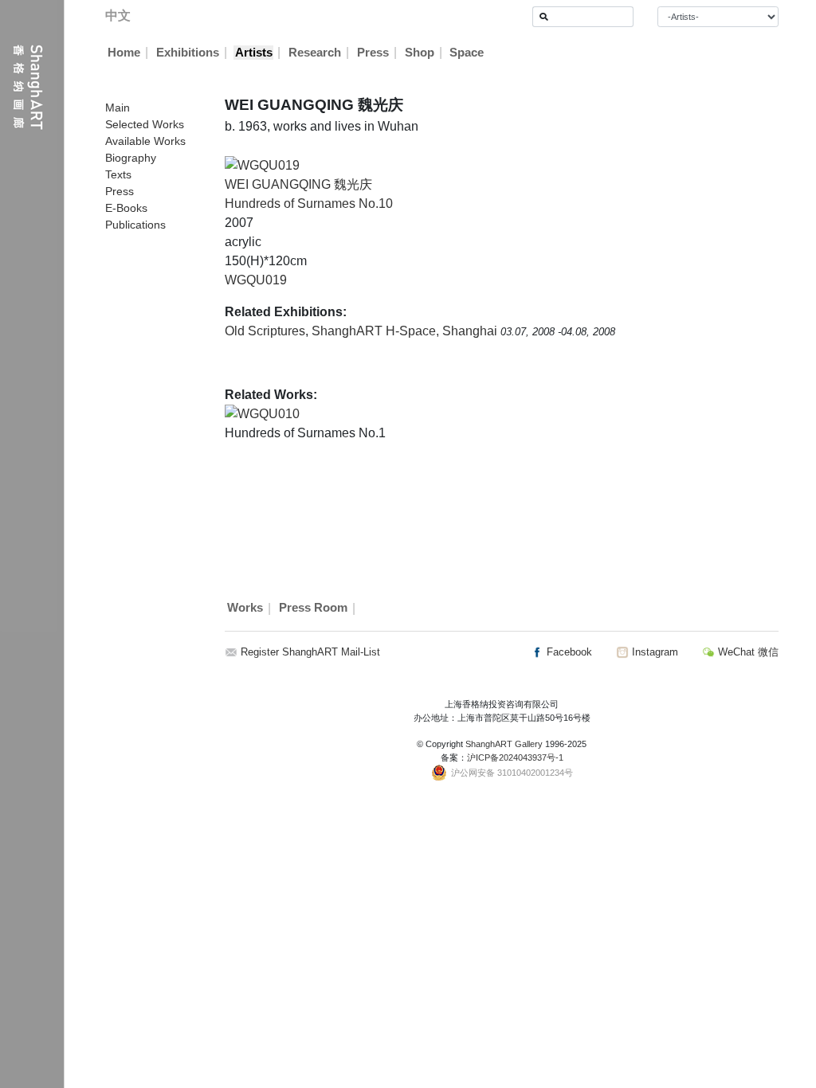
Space (466, 52)
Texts (118, 174)
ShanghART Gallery (504, 744)
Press (373, 52)
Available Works (145, 141)
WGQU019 (256, 280)
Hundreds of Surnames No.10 (309, 203)
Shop (419, 52)
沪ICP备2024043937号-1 (515, 757)
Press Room (313, 608)
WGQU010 (268, 414)
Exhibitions (187, 52)
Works (245, 608)
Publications (135, 224)
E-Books (126, 208)
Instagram (653, 652)
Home (124, 52)
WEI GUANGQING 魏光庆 (298, 184)
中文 (118, 15)
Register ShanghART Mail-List (310, 652)
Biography (130, 157)
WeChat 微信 (747, 652)
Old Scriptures (265, 331)
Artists (254, 52)
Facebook (567, 652)
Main (117, 107)
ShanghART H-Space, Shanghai (406, 331)
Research (314, 52)
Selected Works (144, 124)
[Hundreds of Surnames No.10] (262, 164)
